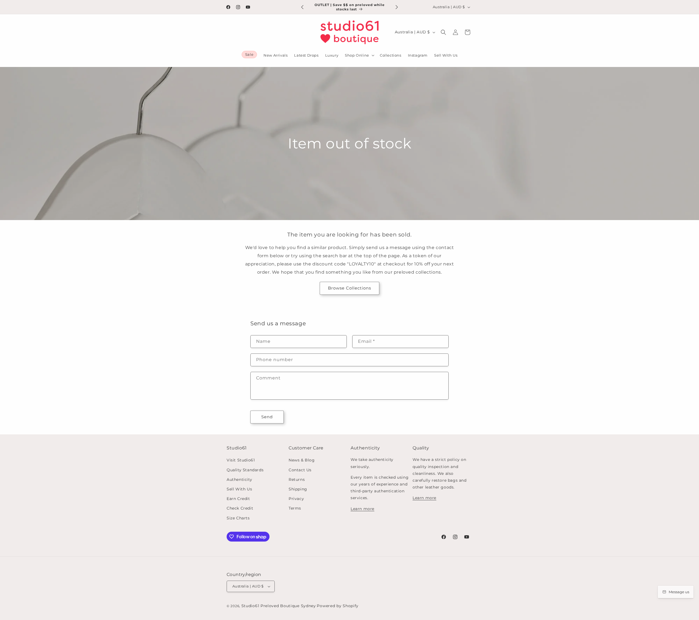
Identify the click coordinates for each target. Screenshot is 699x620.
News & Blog (302, 460)
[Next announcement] (397, 7)
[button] (359, 55)
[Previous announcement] (302, 7)
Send (267, 416)
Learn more (362, 508)
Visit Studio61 (241, 460)
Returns (297, 479)
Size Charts (238, 518)
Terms (295, 508)
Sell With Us (239, 489)
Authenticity (239, 479)
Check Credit (240, 508)
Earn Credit (238, 498)
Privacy (296, 498)
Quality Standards (245, 469)
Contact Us (300, 469)
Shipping (298, 489)
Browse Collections (349, 288)
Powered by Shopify (338, 605)
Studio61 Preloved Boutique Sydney (278, 605)
